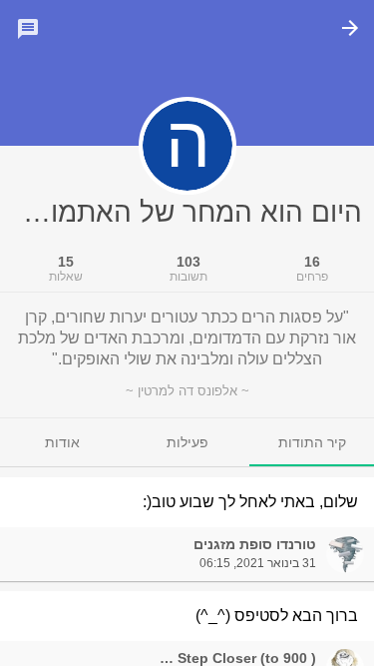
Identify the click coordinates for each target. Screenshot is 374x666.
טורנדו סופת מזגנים (254, 544)
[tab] (311, 442)
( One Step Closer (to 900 (231, 658)
